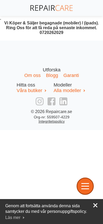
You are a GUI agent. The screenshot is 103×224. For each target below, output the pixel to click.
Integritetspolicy (52, 121)
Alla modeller (67, 90)
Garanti (71, 75)
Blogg (52, 75)
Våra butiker (29, 90)
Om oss (33, 75)
